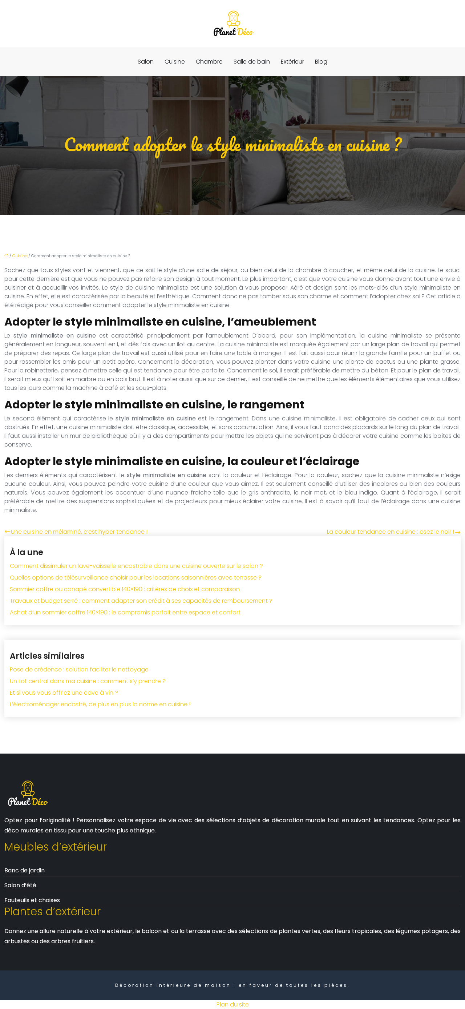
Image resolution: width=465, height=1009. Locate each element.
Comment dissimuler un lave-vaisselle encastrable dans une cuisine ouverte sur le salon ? (136, 566)
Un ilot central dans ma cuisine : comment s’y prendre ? (88, 681)
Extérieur (292, 61)
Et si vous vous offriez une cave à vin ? (64, 693)
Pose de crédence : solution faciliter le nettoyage (79, 669)
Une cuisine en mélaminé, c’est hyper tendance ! (79, 532)
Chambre (209, 61)
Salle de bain (252, 61)
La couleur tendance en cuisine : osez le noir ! (390, 532)
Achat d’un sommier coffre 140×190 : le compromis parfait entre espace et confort (125, 612)
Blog (321, 61)
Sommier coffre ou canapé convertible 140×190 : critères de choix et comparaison (125, 589)
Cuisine (175, 61)
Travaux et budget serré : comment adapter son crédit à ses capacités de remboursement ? (141, 601)
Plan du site (233, 1004)
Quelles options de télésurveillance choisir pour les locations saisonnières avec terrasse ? (136, 577)
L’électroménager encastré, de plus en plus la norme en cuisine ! (100, 704)
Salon (146, 61)
